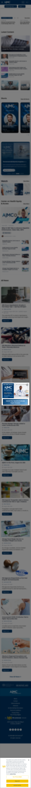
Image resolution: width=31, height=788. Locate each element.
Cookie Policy (13, 774)
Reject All (17, 781)
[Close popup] (27, 385)
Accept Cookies (17, 785)
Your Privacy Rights (17, 777)
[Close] (28, 760)
